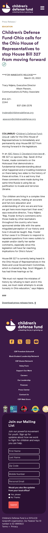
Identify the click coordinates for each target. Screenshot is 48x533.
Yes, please (16, 494)
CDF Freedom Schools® (24, 351)
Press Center (24, 390)
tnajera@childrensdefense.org (17, 112)
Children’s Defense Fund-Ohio (22, 135)
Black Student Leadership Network (24, 356)
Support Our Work (24, 371)
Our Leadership (24, 380)
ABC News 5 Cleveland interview (25, 153)
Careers (24, 375)
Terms (5, 526)
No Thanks (15, 497)
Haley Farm (24, 366)
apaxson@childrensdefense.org (19, 119)
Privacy (14, 526)
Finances (24, 385)
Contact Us (24, 395)
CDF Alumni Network (24, 361)
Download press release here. (18, 303)
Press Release (8, 21)
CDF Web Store (24, 399)
